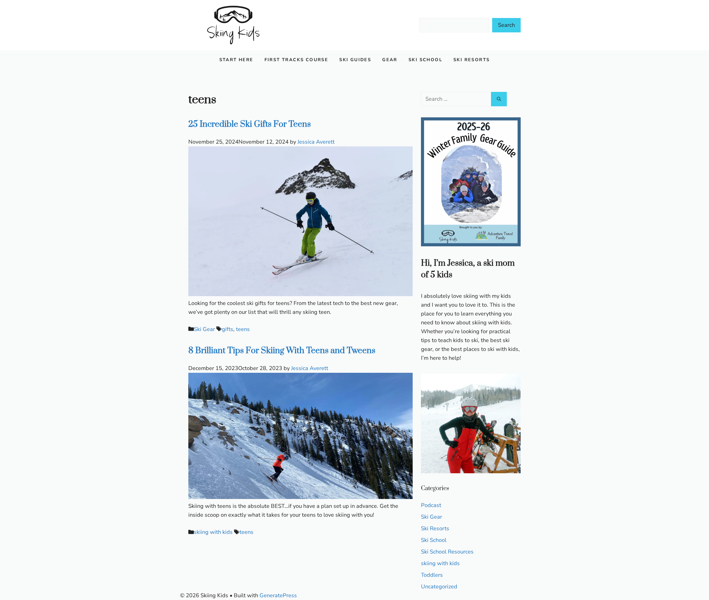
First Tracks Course (296, 60)
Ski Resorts (471, 60)
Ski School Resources (447, 551)
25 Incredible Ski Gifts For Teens (249, 124)
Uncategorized (439, 586)
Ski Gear (204, 329)
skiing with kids (213, 532)
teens (243, 329)
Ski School (425, 60)
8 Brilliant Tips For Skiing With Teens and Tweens (281, 350)
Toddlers (432, 575)
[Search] (499, 99)
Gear (389, 60)
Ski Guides (355, 60)
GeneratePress (278, 595)
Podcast (431, 505)
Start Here (236, 60)
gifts (227, 329)
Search (506, 25)
